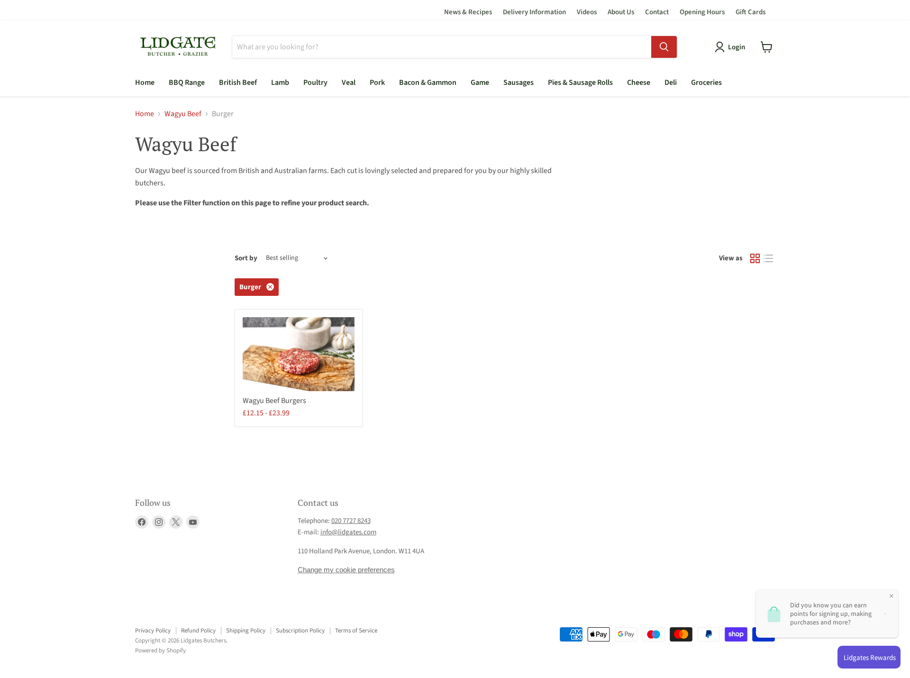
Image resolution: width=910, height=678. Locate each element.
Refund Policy (198, 630)
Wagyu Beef (182, 114)
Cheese (638, 82)
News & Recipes (468, 12)
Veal (348, 82)
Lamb (280, 82)
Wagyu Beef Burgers (274, 400)
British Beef (238, 82)
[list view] (768, 258)
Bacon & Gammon (427, 82)
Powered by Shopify (160, 650)
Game (480, 82)
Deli (670, 82)
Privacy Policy (153, 630)
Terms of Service (356, 630)
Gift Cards (750, 12)
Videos (587, 12)
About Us (621, 12)
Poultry (315, 82)
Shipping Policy (245, 630)
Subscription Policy (300, 630)
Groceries (706, 82)
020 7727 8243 (351, 521)
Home (145, 82)
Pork (377, 82)
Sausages (518, 82)
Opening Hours (702, 12)
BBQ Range (187, 82)
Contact (657, 12)
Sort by (246, 258)
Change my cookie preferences (346, 570)
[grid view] (755, 258)
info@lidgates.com (348, 532)
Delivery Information (534, 12)
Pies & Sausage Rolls (580, 82)
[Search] (664, 47)
